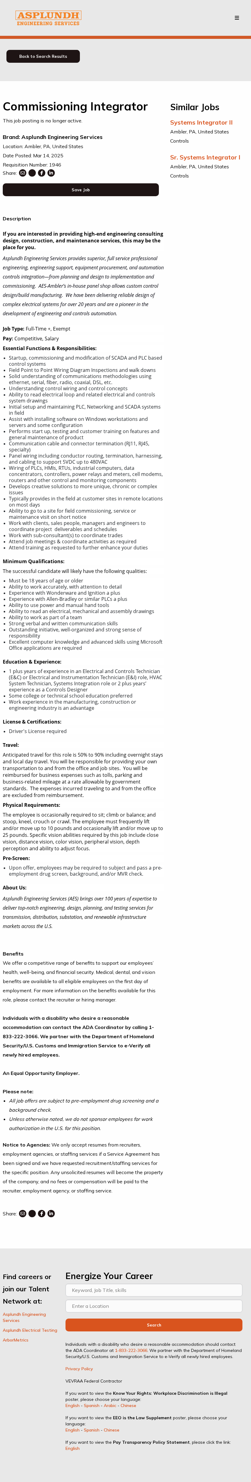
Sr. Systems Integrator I (205, 157)
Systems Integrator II (201, 122)
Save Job (81, 189)
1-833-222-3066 (131, 1350)
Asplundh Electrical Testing (30, 1330)
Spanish (91, 1405)
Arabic (110, 1405)
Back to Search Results (43, 56)
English (73, 1405)
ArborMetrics (15, 1340)
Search (154, 1325)
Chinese (128, 1405)
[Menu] (237, 18)
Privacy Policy (79, 1369)
